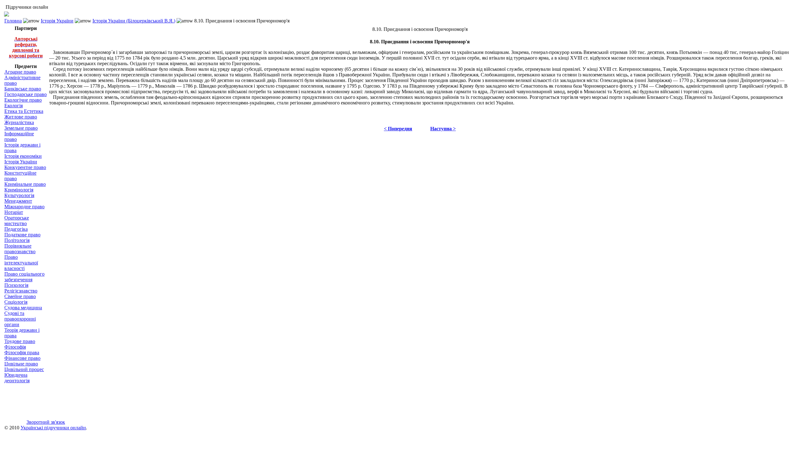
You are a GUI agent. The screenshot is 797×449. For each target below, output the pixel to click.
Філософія (15, 347)
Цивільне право (21, 363)
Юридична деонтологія (17, 377)
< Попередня (398, 128)
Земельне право (21, 128)
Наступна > (443, 128)
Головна (13, 20)
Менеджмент (18, 201)
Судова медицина (23, 307)
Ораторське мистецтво (16, 220)
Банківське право (22, 88)
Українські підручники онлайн (53, 427)
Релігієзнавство (20, 290)
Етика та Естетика (23, 111)
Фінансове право (22, 358)
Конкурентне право (25, 167)
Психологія (16, 285)
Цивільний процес (24, 369)
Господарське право (25, 94)
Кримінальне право (25, 184)
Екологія (13, 105)
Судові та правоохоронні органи (20, 319)
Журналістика (19, 122)
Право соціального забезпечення (24, 276)
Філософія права (21, 352)
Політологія (17, 240)
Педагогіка (16, 229)
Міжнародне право (24, 206)
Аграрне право (20, 72)
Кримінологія (18, 189)
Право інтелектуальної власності (21, 262)
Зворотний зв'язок (45, 422)
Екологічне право (23, 100)
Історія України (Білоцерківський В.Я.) (133, 20)
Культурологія (19, 195)
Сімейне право (20, 296)
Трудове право (19, 341)
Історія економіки (23, 156)
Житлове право (20, 116)
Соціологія (15, 302)
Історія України (57, 20)
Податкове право (22, 234)
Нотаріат (13, 212)
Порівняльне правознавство (19, 248)
